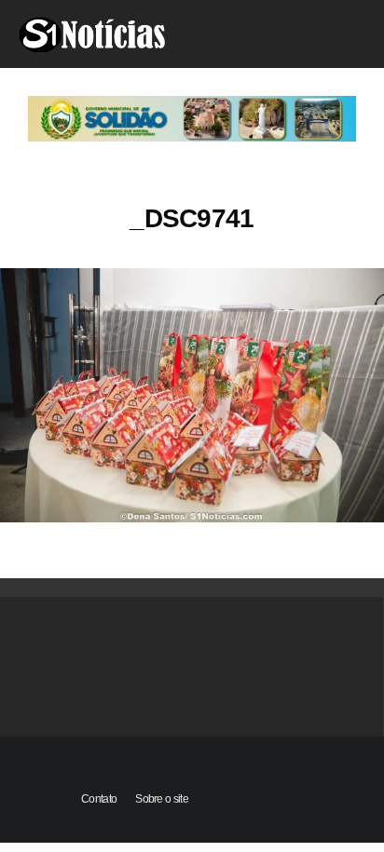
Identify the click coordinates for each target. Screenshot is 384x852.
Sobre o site (161, 799)
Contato (99, 799)
